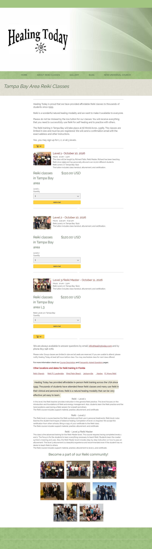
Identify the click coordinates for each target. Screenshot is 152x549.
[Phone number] (5, 4)
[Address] (12, 4)
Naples (99, 374)
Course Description (67, 362)
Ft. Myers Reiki (110, 374)
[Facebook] (16, 4)
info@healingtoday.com (100, 346)
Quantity (36, 191)
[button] (52, 470)
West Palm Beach (73, 374)
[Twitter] (19, 4)
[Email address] (9, 4)
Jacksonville (88, 374)
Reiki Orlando (38, 374)
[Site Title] (38, 39)
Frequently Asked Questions (91, 362)
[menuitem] (24, 75)
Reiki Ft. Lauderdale (56, 374)
